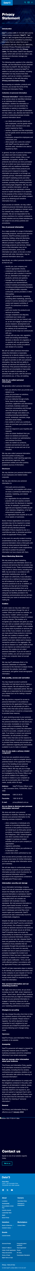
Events (4, 1232)
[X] (7, 1190)
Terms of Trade (6, 1255)
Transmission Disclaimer (23, 1255)
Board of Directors (7, 1225)
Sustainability (5, 1203)
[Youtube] (12, 1190)
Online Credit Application (9, 1250)
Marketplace (22, 1222)
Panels (18, 1250)
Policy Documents (7, 1252)
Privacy (4, 1265)
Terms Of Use (11, 1265)
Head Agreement (21, 1248)
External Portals (6, 1243)
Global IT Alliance (7, 1248)
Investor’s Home (6, 1228)
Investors (5, 1222)
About (4, 1198)
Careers (21, 1198)
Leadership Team (6, 1212)
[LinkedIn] (3, 1190)
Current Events (6, 1235)
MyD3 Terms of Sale (7, 1257)
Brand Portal (5, 1217)
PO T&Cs (19, 1252)
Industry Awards (6, 1210)
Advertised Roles (22, 1201)
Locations (4, 1201)
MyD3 (3, 1215)
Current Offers (21, 1225)
